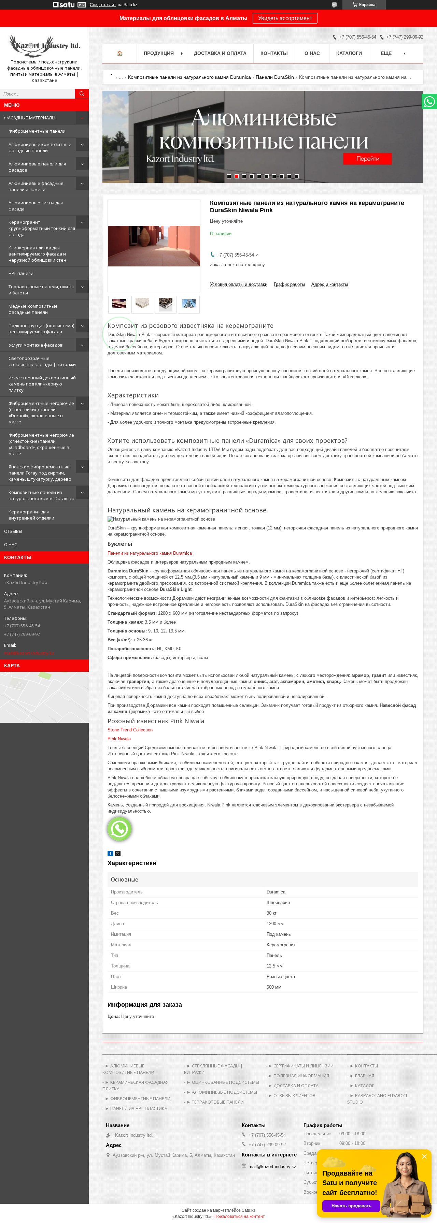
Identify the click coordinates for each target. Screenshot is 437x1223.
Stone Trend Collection (130, 729)
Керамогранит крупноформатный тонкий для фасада (42, 228)
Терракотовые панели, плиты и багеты (41, 289)
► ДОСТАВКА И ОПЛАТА (293, 1085)
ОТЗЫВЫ (13, 531)
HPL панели (21, 273)
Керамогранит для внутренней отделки (31, 515)
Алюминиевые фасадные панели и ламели (36, 186)
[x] (118, 854)
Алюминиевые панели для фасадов (37, 167)
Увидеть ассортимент (285, 18)
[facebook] (110, 854)
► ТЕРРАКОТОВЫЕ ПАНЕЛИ (215, 1102)
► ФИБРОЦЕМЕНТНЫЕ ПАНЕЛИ (137, 1098)
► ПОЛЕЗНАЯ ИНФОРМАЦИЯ (298, 1076)
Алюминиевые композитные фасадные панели (40, 147)
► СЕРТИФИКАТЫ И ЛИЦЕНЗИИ (301, 1066)
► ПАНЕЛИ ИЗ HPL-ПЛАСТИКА (136, 1108)
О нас (312, 53)
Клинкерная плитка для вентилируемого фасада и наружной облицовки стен (37, 254)
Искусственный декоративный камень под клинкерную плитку (42, 384)
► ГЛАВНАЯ (362, 1076)
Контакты (274, 53)
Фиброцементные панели (37, 131)
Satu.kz (248, 1210)
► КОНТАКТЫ (364, 1066)
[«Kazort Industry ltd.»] (44, 45)
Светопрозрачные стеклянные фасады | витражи (42, 361)
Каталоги (349, 53)
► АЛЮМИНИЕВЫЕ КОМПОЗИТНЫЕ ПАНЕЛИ (128, 1069)
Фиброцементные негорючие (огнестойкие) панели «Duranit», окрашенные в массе (41, 412)
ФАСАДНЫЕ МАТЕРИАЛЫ (29, 118)
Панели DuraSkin (275, 77)
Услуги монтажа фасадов (36, 345)
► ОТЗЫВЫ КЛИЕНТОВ (291, 1095)
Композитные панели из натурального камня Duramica (41, 495)
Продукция (159, 53)
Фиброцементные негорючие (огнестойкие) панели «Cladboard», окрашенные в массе (41, 444)
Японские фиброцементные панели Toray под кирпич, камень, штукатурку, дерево (40, 473)
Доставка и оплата (220, 53)
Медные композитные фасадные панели (33, 309)
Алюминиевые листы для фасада (36, 206)
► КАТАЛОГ (362, 1085)
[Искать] (82, 94)
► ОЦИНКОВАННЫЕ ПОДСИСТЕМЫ (222, 1082)
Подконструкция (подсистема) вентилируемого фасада (41, 328)
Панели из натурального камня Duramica (150, 553)
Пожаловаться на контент (239, 1216)
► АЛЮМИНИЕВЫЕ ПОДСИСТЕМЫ (221, 1092)
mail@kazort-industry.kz (29, 653)
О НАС (10, 544)
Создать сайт (103, 4)
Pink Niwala (119, 738)
